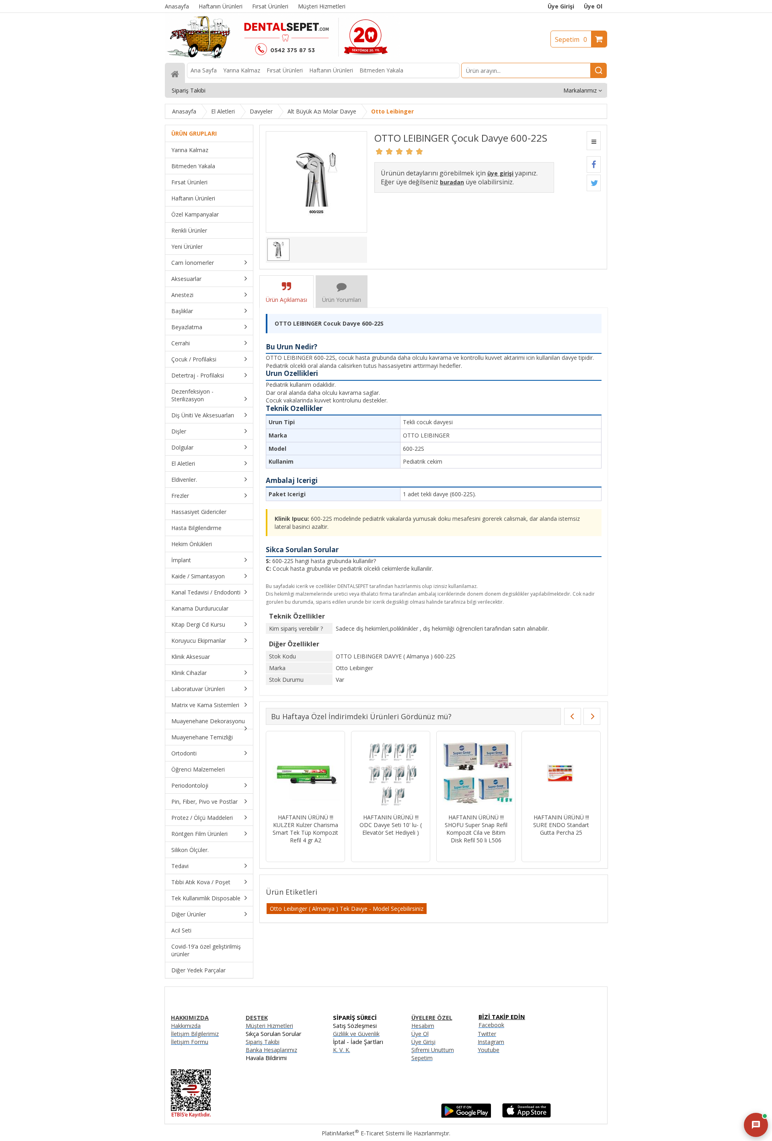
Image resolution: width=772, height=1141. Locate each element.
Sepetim (571, 39)
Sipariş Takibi (262, 1042)
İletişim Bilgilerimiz (195, 1034)
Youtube (488, 1050)
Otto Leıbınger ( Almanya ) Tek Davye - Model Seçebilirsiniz (346, 908)
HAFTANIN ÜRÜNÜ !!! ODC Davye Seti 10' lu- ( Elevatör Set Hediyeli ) (390, 824)
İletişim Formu (189, 1042)
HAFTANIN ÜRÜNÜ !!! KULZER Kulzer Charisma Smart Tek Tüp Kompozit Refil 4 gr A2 (305, 828)
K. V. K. (341, 1050)
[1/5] (379, 151)
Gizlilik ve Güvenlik (356, 1034)
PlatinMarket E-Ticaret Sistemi (363, 1133)
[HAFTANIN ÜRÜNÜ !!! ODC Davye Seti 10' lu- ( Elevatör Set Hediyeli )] (390, 773)
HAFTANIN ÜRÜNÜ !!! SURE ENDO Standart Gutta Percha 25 (561, 824)
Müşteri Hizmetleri (269, 1026)
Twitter (487, 1034)
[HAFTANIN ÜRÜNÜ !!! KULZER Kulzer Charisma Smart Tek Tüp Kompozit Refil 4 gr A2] (305, 773)
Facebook (491, 1025)
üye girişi (500, 173)
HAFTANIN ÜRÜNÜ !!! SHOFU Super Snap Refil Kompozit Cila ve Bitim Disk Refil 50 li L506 (476, 828)
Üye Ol (593, 6)
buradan (452, 182)
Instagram (491, 1042)
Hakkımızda (186, 1026)
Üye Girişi (561, 6)
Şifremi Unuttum (432, 1050)
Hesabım (422, 1026)
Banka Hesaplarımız (271, 1050)
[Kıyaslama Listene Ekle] (594, 140)
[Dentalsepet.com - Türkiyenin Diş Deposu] (282, 59)
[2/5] (384, 151)
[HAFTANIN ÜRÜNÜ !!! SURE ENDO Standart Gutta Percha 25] (561, 773)
